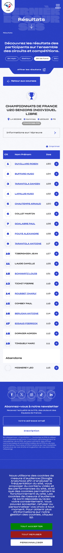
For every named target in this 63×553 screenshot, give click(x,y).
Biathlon (26, 59)
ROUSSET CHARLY (26, 294)
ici (11, 449)
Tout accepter (31, 526)
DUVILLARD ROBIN (26, 164)
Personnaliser (31, 543)
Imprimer (54, 146)
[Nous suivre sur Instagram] (31, 395)
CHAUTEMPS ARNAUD (28, 204)
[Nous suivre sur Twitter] (22, 395)
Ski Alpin (11, 59)
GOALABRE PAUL (25, 224)
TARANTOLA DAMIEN (27, 184)
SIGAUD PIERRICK (26, 324)
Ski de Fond (42, 59)
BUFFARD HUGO (24, 174)
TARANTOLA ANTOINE (28, 244)
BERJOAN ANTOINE (26, 314)
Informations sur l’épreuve (24, 133)
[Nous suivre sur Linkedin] (51, 395)
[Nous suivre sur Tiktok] (41, 395)
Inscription (31, 431)
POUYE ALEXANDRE (27, 234)
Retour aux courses (23, 81)
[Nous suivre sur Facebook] (12, 395)
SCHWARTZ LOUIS (26, 274)
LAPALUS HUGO (24, 194)
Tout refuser (31, 534)
